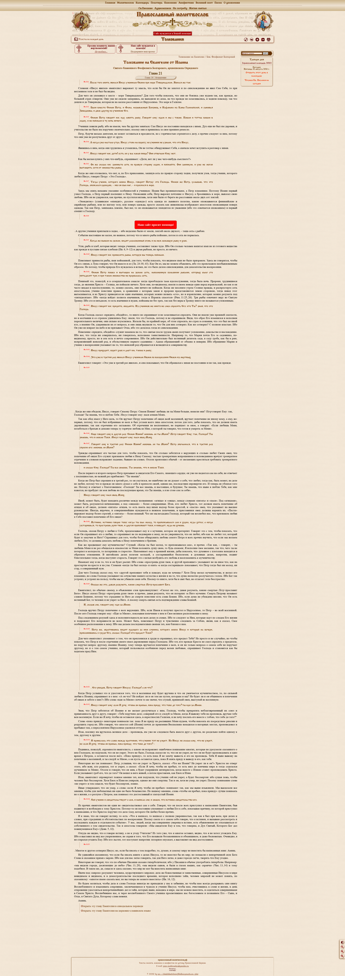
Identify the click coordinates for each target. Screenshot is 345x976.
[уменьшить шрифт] (342, 947)
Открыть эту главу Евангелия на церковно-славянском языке (116, 910)
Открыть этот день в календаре (257, 74)
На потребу (180, 8)
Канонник (170, 3)
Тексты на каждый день (91, 39)
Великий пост (204, 3)
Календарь (142, 3)
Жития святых (198, 8)
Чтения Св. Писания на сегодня (257, 82)
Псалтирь (156, 3)
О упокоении (232, 3)
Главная (110, 3)
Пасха (218, 3)
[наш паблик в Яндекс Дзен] (257, 39)
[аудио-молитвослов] (246, 39)
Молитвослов (125, 3)
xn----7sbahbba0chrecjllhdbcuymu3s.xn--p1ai (178, 973)
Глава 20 (149, 77)
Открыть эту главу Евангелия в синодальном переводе (112, 906)
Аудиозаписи (163, 8)
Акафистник (186, 3)
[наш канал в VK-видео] (263, 39)
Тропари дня (257, 61)
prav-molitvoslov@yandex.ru (176, 966)
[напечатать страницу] (269, 39)
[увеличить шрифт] (342, 956)
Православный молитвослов (172, 15)
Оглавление (160, 77)
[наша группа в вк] (252, 39)
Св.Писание (146, 8)
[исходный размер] (342, 951)
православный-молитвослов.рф (172, 959)
